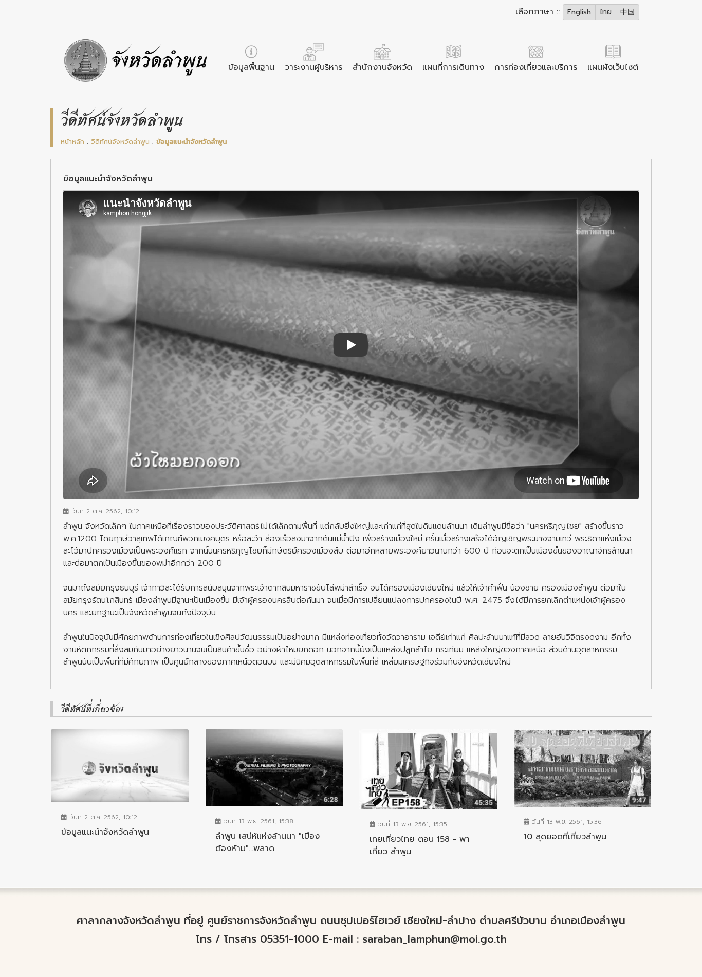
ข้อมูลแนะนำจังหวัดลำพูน (105, 832)
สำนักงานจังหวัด (382, 67)
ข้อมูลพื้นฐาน (251, 67)
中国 (627, 12)
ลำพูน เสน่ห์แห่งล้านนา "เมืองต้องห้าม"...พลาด (267, 842)
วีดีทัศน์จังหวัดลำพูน (120, 141)
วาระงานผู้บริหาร (313, 67)
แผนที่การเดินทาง (453, 67)
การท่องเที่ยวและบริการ (535, 67)
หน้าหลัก (72, 141)
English (579, 12)
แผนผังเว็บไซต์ (612, 67)
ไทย (606, 12)
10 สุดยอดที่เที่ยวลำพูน (565, 837)
